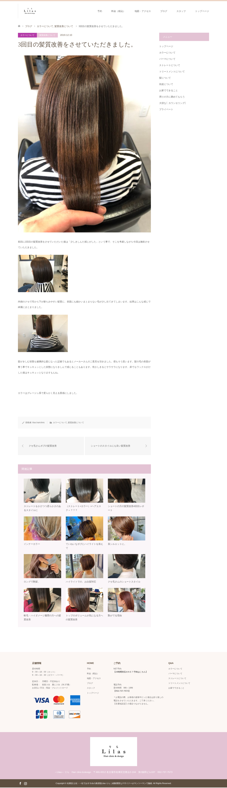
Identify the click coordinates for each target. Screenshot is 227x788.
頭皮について (166, 84)
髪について (165, 77)
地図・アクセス (143, 11)
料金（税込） (118, 11)
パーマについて (167, 59)
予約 (99, 11)
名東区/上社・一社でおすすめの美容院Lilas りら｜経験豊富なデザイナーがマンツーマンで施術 (109, 783)
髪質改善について (47, 35)
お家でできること (168, 90)
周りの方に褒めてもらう (172, 96)
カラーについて (27, 35)
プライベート (166, 109)
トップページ (202, 11)
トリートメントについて (172, 71)
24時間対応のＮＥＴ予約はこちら (130, 672)
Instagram (25, 783)
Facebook (20, 783)
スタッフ (181, 11)
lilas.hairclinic (38, 422)
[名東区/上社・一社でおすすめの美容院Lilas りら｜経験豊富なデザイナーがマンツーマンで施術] (41, 11)
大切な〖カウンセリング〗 (173, 103)
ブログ (163, 11)
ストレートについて (169, 65)
